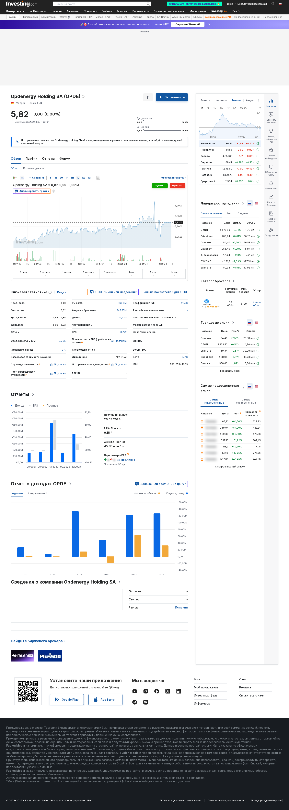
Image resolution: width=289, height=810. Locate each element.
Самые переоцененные (246, 401)
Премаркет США (83, 17)
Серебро (206, 162)
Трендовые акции (215, 322)
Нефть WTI (207, 149)
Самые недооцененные (214, 401)
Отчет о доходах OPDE (38, 484)
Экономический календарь (169, 11)
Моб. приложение (206, 687)
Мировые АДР (103, 17)
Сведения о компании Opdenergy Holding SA (63, 582)
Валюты (206, 100)
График (31, 158)
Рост (230, 213)
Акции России (48, 17)
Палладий (206, 174)
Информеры (202, 703)
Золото (205, 156)
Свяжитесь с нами (251, 695)
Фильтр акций (198, 11)
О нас (243, 679)
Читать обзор (257, 304)
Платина (206, 168)
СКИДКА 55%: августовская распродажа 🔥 (194, 4)
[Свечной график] (15, 178)
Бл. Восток (163, 17)
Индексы (221, 100)
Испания (181, 607)
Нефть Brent (208, 143)
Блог (197, 679)
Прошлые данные (33, 168)
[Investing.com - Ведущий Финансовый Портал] (21, 4)
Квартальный (37, 493)
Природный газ (210, 181)
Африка (197, 17)
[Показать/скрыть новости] (98, 178)
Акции (12, 17)
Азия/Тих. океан (181, 17)
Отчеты (48, 158)
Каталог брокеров (215, 281)
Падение (243, 213)
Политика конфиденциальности (226, 800)
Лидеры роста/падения (220, 203)
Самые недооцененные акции (220, 388)
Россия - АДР (122, 17)
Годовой (17, 493)
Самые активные (211, 213)
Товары (236, 100)
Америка (137, 17)
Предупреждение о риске (267, 800)
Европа (149, 17)
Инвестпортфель (205, 695)
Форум (64, 158)
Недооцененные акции (247, 17)
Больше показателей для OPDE (165, 292)
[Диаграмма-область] (22, 178)
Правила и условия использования (180, 800)
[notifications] (273, 3)
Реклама (245, 687)
